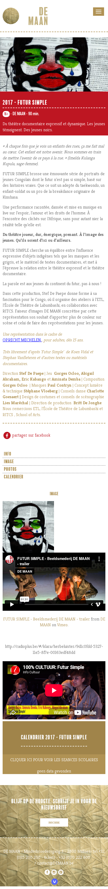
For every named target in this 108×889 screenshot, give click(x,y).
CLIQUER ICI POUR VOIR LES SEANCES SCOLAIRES (54, 759)
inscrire (54, 822)
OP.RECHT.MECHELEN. (22, 340)
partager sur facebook (30, 435)
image (9, 461)
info (7, 454)
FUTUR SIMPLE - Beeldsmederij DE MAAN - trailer (46, 619)
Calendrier (13, 477)
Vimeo (62, 625)
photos (10, 469)
